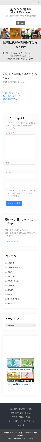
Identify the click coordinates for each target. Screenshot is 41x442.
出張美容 (10, 285)
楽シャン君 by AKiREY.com (20, 11)
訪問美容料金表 (17, 413)
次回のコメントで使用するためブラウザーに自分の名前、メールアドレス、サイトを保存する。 (20, 193)
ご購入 (9, 272)
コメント (9, 133)
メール (8, 172)
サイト (8, 181)
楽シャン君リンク (15, 421)
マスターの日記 (13, 281)
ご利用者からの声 (14, 267)
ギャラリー (11, 276)
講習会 (9, 303)
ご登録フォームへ (11, 241)
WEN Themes (29, 438)
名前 (7, 163)
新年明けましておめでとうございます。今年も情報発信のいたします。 (12, 97)
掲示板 (9, 294)
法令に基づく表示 (14, 299)
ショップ (21, 425)
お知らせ (10, 263)
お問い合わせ (29, 421)
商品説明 (10, 290)
